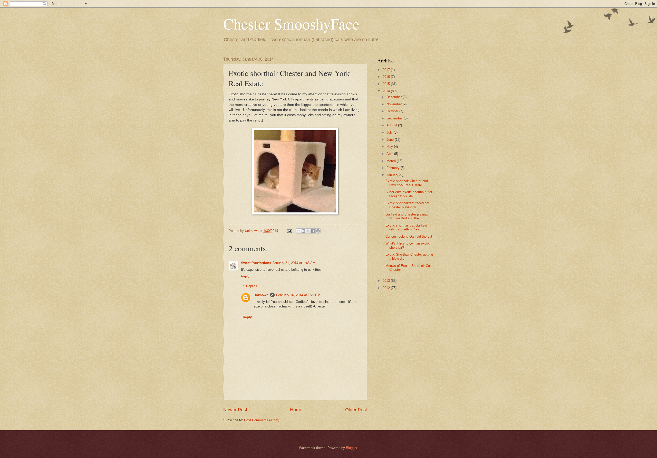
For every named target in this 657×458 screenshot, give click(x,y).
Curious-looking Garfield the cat (408, 236)
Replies (251, 286)
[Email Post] (289, 231)
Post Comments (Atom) (261, 420)
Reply (245, 276)
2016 (387, 77)
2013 (387, 281)
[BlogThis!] (303, 230)
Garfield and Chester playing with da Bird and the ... (406, 216)
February (394, 168)
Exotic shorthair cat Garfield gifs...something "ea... (406, 227)
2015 (387, 84)
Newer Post (235, 409)
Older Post (356, 409)
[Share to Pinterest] (318, 230)
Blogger (351, 448)
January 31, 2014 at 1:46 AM (294, 263)
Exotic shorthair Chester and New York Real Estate (406, 183)
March (392, 161)
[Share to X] (308, 230)
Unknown (261, 295)
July (390, 132)
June (391, 140)
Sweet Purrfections (256, 263)
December (395, 97)
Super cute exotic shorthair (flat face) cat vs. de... (408, 194)
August (392, 125)
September (395, 118)
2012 (387, 288)
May (390, 146)
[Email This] (298, 230)
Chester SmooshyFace (291, 23)
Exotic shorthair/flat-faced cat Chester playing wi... (407, 205)
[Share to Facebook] (313, 230)
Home (296, 409)
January (393, 175)
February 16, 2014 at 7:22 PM (298, 295)
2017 (387, 70)
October (393, 111)
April (390, 154)
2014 (387, 91)
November (395, 104)
